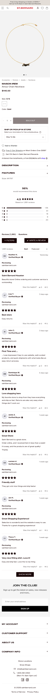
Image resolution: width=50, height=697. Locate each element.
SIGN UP (25, 609)
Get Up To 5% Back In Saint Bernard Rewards (25, 4)
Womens (15, 80)
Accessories (6, 80)
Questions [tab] (22, 234)
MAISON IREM (10, 84)
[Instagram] (27, 679)
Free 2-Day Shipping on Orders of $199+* (25, 2)
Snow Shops (25, 665)
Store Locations (25, 661)
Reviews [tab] (9, 234)
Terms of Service (18, 692)
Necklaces (31, 80)
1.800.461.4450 (23, 673)
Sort (26, 249)
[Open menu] (2, 8)
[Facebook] (22, 679)
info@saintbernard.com (26, 669)
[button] (25, 208)
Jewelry (23, 80)
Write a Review (38, 241)
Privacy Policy (33, 692)
